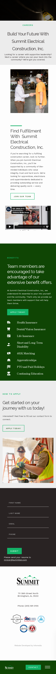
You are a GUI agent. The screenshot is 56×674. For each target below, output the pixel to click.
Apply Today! (17, 312)
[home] (8, 667)
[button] (47, 667)
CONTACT (33, 667)
